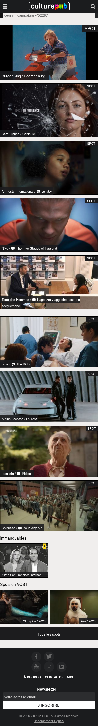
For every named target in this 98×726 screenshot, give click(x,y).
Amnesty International (17, 191)
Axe (83, 621)
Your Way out (32, 527)
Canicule (28, 133)
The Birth (22, 364)
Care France (10, 133)
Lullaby (46, 191)
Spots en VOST (14, 584)
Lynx (5, 364)
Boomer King (34, 75)
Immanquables (13, 538)
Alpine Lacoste (12, 418)
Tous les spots (49, 634)
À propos (32, 677)
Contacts (54, 677)
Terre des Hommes (15, 299)
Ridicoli (26, 473)
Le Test (31, 418)
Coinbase (8, 527)
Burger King (11, 75)
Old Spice (29, 621)
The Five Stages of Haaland (36, 248)
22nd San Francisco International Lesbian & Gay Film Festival (44, 575)
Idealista (8, 473)
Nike (5, 248)
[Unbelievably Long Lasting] (24, 607)
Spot (91, 86)
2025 (42, 621)
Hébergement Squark (49, 720)
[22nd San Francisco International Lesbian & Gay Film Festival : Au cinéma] (24, 560)
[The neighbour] (74, 607)
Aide (70, 677)
